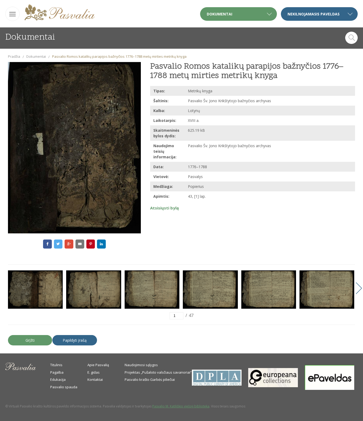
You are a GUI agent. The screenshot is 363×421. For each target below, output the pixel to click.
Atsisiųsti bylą (164, 207)
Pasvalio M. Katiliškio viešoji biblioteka (180, 406)
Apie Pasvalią (98, 364)
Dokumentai (36, 56)
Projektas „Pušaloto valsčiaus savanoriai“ (158, 372)
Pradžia (14, 56)
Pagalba (57, 372)
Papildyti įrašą (75, 340)
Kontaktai (95, 379)
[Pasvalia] (59, 13)
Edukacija (58, 379)
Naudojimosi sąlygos (141, 364)
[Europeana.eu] (273, 385)
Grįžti (30, 340)
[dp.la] (217, 384)
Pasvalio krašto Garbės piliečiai (150, 379)
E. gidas (93, 372)
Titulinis (56, 364)
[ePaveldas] (329, 388)
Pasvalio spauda (63, 387)
